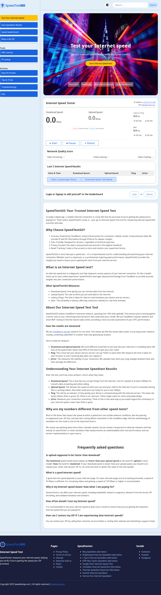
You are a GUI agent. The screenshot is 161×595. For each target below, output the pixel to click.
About (58, 563)
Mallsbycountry (58, 584)
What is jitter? (73, 84)
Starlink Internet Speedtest (95, 573)
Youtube (145, 554)
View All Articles (8, 73)
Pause (72, 143)
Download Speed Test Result (98, 179)
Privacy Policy (62, 551)
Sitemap (59, 557)
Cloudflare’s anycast (61, 331)
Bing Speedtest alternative (95, 551)
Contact (59, 566)
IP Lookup (5, 59)
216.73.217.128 (149, 102)
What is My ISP (8, 39)
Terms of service (63, 554)
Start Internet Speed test (100, 63)
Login (134, 194)
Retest (90, 143)
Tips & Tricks (7, 80)
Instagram (146, 557)
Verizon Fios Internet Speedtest (97, 576)
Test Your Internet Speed (12, 18)
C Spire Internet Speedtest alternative (100, 557)
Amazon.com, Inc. (148, 105)
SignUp (149, 194)
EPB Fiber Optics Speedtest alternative (100, 560)
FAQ (3, 94)
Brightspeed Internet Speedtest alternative (102, 554)
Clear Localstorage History (64, 179)
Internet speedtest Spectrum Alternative (101, 570)
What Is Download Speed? (104, 84)
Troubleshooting (8, 87)
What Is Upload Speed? (124, 84)
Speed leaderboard (10, 32)
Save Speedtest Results (11, 25)
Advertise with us (63, 560)
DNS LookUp (7, 52)
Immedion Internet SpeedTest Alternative (102, 566)
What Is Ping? (86, 84)
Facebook (145, 551)
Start (54, 143)
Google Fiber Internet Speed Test (98, 563)
